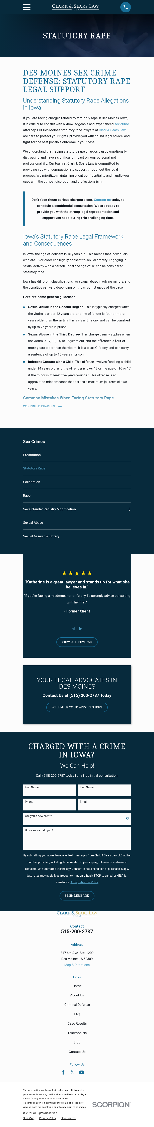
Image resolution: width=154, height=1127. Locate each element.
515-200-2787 (77, 932)
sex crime (121, 124)
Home (77, 986)
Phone (29, 801)
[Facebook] (63, 1072)
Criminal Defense (77, 1005)
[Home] (75, 7)
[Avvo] (90, 1072)
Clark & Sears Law (112, 130)
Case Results (77, 1023)
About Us (77, 995)
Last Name (87, 787)
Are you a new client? (38, 816)
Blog (77, 1042)
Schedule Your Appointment (77, 707)
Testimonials (77, 1033)
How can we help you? (39, 830)
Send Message (77, 895)
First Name (32, 787)
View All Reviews (77, 642)
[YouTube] (81, 1072)
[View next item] (80, 628)
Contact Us (77, 1052)
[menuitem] (77, 455)
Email (83, 801)
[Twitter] (72, 1072)
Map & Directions (77, 965)
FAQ (77, 1014)
